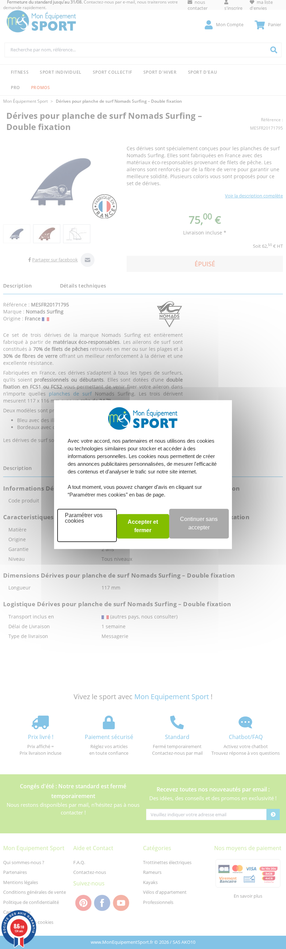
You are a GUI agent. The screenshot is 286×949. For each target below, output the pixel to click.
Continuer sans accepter (199, 523)
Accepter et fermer (143, 526)
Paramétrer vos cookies (84, 518)
